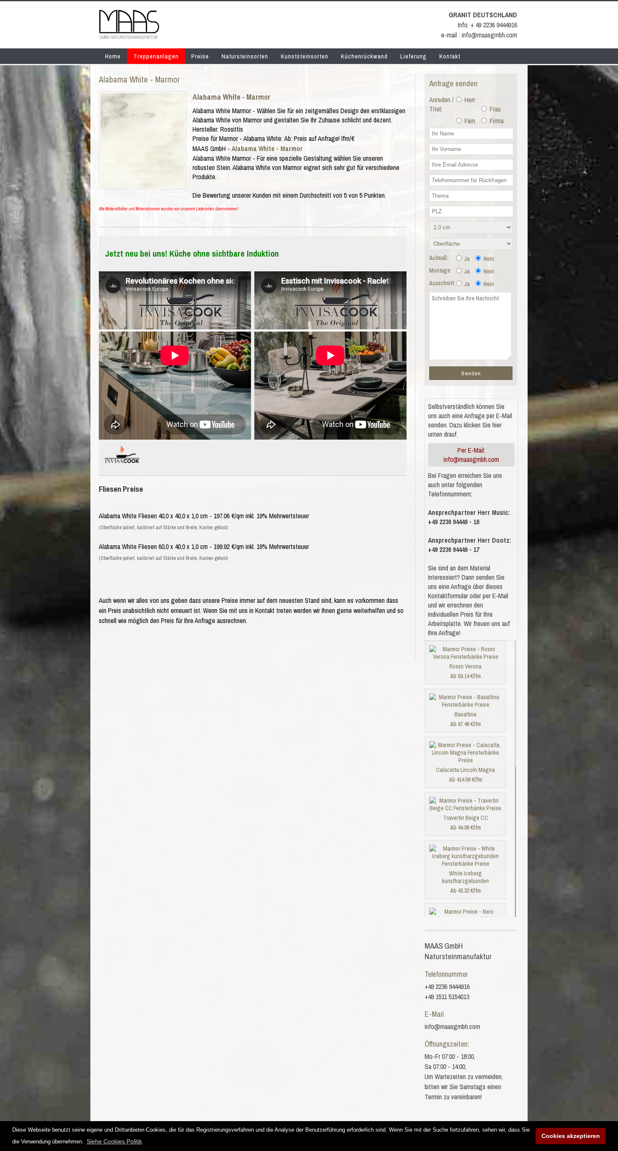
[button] (114, 1141)
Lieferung (413, 56)
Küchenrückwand (364, 56)
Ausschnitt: (442, 283)
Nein (488, 259)
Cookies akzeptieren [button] (570, 1135)
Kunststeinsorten (304, 56)
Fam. (469, 120)
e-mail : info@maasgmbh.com (479, 35)
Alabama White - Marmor (231, 97)
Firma (496, 120)
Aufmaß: (439, 258)
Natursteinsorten (245, 56)
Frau (494, 109)
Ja (466, 259)
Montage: (440, 270)
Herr (469, 99)
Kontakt (449, 56)
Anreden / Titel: (441, 104)
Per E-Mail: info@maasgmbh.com (471, 455)
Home (113, 56)
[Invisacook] (122, 466)
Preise (200, 56)
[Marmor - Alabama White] (142, 185)
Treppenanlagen (156, 56)
